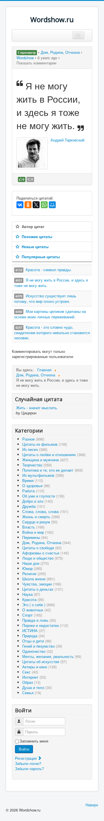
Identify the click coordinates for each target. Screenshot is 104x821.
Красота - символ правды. (49, 269)
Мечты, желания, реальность (51, 656)
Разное (33, 439)
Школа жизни (38, 578)
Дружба (33, 506)
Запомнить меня (34, 741)
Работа (33, 490)
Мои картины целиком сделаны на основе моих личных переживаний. (50, 314)
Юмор (32, 568)
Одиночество (37, 651)
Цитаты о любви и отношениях (54, 454)
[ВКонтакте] (19, 204)
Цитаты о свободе (42, 547)
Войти (24, 749)
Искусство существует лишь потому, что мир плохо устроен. (45, 298)
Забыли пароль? (29, 768)
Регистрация (26, 758)
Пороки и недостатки (45, 625)
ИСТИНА (33, 630)
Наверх (92, 804)
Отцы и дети (36, 641)
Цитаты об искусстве (44, 661)
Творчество (37, 465)
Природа (33, 635)
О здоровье (36, 485)
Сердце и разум (39, 522)
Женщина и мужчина (45, 459)
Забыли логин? (28, 763)
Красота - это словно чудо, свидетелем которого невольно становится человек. (52, 332)
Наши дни (35, 563)
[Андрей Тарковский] (32, 153)
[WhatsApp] (44, 204)
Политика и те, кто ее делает (52, 470)
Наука (31, 594)
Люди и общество (42, 558)
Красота (33, 599)
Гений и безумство (42, 646)
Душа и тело (37, 687)
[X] (36, 204)
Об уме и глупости (43, 496)
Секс (30, 672)
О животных (36, 610)
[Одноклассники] (28, 204)
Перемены (35, 537)
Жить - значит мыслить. (37, 407)
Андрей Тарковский (67, 140)
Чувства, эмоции (41, 584)
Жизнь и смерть (41, 516)
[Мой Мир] (52, 204)
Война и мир (37, 532)
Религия (34, 573)
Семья (31, 692)
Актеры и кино (39, 666)
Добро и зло (37, 501)
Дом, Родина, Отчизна (61, 52)
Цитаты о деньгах (42, 589)
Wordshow (25, 57)
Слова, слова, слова (45, 511)
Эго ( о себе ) (38, 604)
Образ (31, 682)
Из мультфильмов (43, 475)
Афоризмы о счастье (45, 553)
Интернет (34, 677)
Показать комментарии (36, 63)
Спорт (32, 615)
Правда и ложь (39, 620)
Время (32, 480)
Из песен (34, 449)
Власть (33, 527)
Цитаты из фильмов (44, 444)
